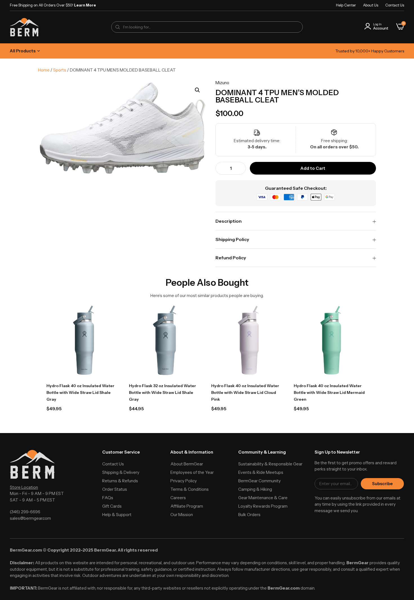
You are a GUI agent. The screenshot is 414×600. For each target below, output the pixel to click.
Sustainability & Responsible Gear (270, 464)
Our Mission (181, 514)
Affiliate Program (186, 506)
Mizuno (222, 82)
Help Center (346, 5)
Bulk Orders (249, 514)
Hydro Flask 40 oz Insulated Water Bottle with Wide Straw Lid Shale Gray (80, 392)
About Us (370, 5)
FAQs (107, 497)
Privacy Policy (183, 480)
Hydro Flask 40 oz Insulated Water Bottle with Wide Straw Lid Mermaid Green (329, 392)
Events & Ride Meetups (260, 472)
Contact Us (394, 5)
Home (44, 70)
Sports (59, 70)
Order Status (114, 489)
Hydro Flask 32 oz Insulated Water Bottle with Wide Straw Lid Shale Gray (162, 392)
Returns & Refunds (120, 480)
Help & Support (117, 514)
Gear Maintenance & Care (263, 497)
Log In (377, 24)
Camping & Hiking (255, 489)
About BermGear (186, 464)
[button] (197, 90)
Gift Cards (112, 506)
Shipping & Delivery (120, 472)
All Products (22, 50)
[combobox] (207, 27)
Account (380, 28)
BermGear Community (259, 480)
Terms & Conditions (189, 489)
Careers (178, 497)
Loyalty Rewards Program (263, 506)
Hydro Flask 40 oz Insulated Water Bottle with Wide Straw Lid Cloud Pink (245, 392)
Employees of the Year (192, 472)
